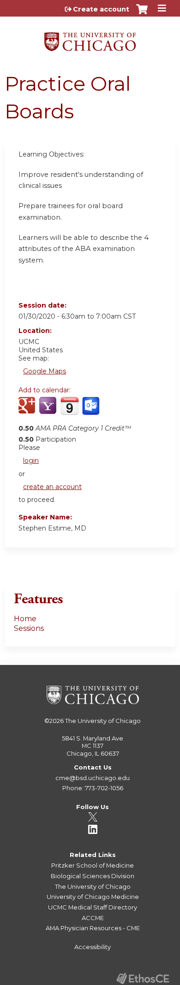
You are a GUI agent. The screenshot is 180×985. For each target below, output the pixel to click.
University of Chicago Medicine (93, 896)
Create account (101, 9)
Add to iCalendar (69, 410)
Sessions (29, 628)
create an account (52, 487)
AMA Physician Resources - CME (93, 928)
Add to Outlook (91, 411)
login (31, 460)
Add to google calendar (28, 411)
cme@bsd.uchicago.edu (92, 777)
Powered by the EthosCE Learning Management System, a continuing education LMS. (142, 978)
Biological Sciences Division (92, 876)
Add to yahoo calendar (49, 411)
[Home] (90, 38)
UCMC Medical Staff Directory (92, 907)
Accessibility (92, 946)
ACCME (93, 917)
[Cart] (142, 13)
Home (25, 618)
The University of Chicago (103, 720)
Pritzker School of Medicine (92, 865)
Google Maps (44, 371)
